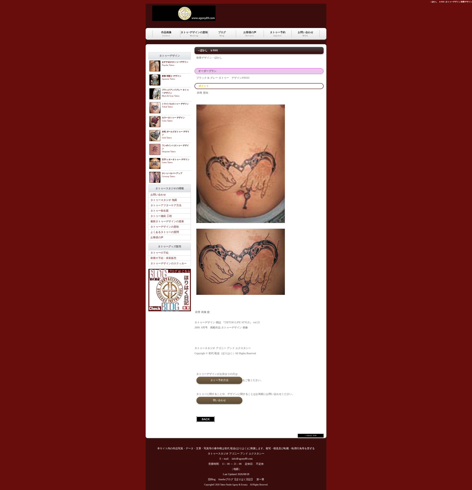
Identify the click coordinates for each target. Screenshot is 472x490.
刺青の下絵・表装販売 (163, 258)
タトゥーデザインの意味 (164, 226)
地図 (236, 469)
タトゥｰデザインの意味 (194, 34)
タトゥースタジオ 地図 (163, 200)
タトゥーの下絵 (159, 252)
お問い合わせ (305, 34)
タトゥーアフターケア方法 (165, 205)
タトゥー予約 (277, 34)
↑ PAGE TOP (311, 436)
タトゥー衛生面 (159, 210)
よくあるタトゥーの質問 (164, 232)
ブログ (222, 34)
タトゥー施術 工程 (161, 216)
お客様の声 (249, 34)
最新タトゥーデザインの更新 (167, 221)
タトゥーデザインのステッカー (168, 263)
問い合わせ (219, 400)
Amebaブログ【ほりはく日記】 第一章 (242, 479)
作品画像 (166, 34)
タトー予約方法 (219, 380)
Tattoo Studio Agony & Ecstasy (234, 485)
